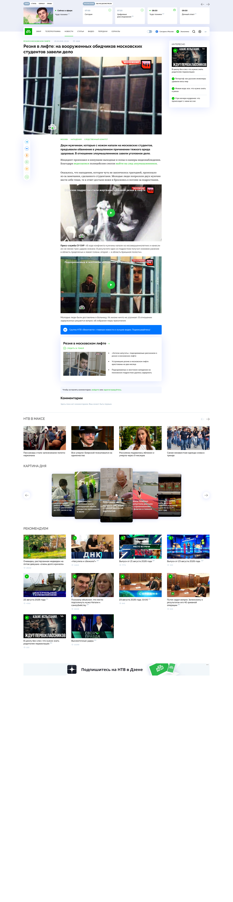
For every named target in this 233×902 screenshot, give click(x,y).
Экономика (184, 31)
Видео (91, 31)
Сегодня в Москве (167, 31)
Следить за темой (75, 348)
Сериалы (116, 31)
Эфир (38, 31)
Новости (69, 31)
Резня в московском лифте (36, 41)
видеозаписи (81, 163)
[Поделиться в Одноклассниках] (27, 155)
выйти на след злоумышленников (136, 163)
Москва (64, 139)
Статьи (80, 31)
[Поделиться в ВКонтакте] (27, 149)
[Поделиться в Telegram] (27, 142)
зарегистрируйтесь (112, 390)
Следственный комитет (96, 139)
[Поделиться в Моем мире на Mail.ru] (27, 169)
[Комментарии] (27, 177)
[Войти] (199, 31)
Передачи (102, 31)
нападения (76, 139)
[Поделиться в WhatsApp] (27, 162)
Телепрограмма (53, 31)
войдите (95, 390)
